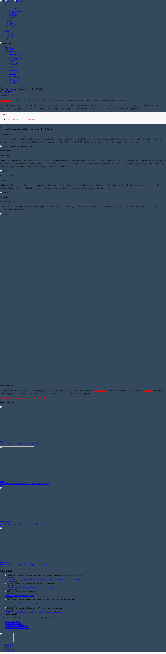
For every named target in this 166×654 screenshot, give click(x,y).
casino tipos (13, 398)
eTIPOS (9, 100)
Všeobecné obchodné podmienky (16, 626)
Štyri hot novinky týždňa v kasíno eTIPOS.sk (22, 119)
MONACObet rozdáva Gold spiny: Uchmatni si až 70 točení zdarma (29, 588)
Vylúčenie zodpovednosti (13, 624)
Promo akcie (9, 651)
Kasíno (3, 100)
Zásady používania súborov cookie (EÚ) (19, 630)
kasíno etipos (22, 398)
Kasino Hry (9, 645)
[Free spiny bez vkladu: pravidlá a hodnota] (85, 592)
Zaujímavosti (9, 649)
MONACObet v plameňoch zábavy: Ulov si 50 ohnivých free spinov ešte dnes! (33, 612)
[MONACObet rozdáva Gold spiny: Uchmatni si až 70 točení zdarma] (85, 584)
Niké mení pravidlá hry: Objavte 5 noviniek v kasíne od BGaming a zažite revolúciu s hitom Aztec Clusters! (43, 579)
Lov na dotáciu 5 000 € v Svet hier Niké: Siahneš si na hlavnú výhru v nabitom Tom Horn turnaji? (40, 604)
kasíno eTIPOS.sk (33, 398)
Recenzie (8, 647)
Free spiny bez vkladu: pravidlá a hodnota (19, 596)
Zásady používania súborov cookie (17, 628)
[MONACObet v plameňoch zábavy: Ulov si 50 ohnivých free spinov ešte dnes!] (85, 608)
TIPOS (42, 398)
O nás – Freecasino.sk (12, 622)
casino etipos (4, 398)
